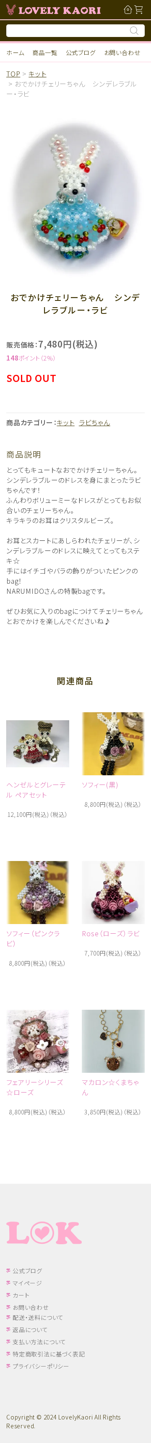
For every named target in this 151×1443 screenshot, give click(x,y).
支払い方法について (39, 1342)
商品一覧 (44, 52)
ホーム (15, 52)
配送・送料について (38, 1317)
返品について (30, 1329)
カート (21, 1295)
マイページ (27, 1283)
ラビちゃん (94, 422)
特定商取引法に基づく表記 (49, 1354)
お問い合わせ (122, 52)
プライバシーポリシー (41, 1366)
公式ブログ (81, 52)
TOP (13, 73)
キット (37, 73)
